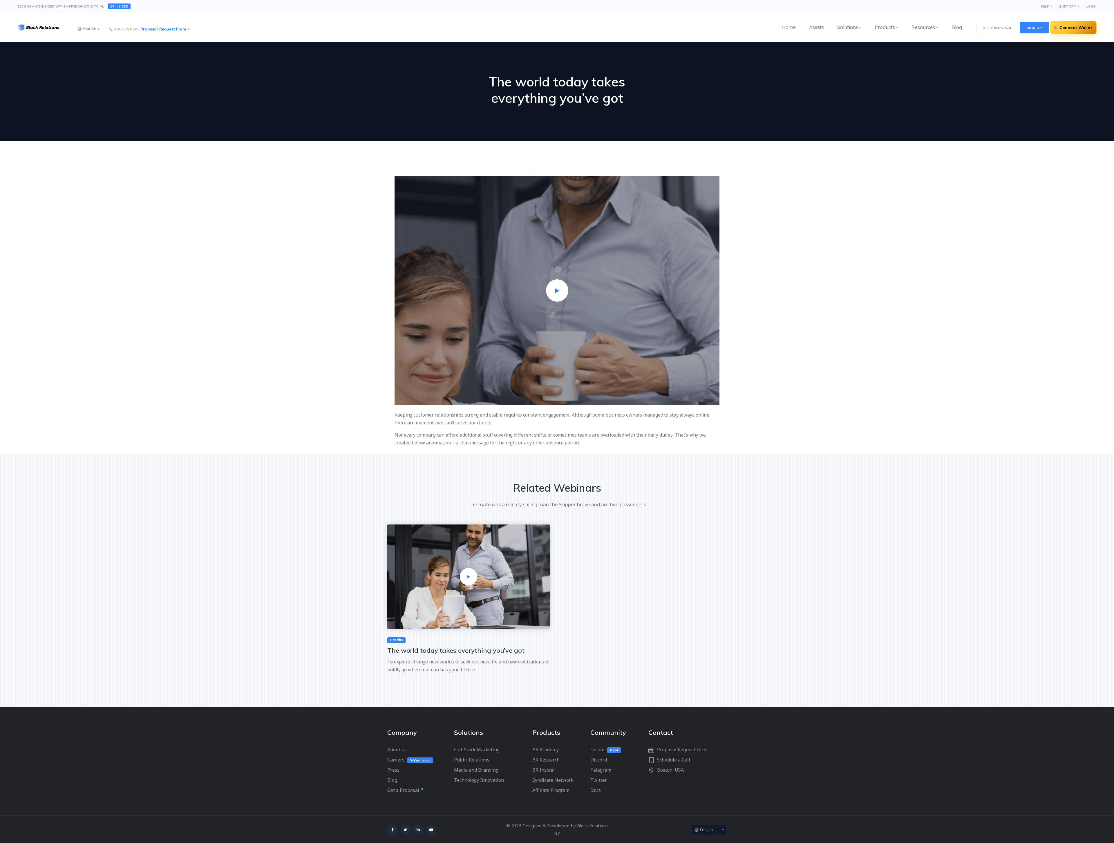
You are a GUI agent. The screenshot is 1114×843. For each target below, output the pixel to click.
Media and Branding (476, 770)
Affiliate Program (550, 790)
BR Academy (545, 749)
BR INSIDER (119, 6)
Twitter (598, 780)
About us (397, 749)
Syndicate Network (553, 780)
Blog (392, 780)
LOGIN (1091, 6)
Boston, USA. (671, 770)
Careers (395, 760)
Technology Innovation (479, 780)
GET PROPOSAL (997, 28)
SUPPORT (1067, 6)
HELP (1045, 6)
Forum (597, 749)
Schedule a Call (673, 760)
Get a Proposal (403, 790)
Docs (595, 790)
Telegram (600, 770)
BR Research (546, 760)
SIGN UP (1034, 28)
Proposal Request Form (163, 29)
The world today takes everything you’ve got (456, 650)
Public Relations (471, 760)
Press (393, 770)
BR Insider (543, 770)
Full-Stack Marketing (477, 749)
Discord (598, 760)
